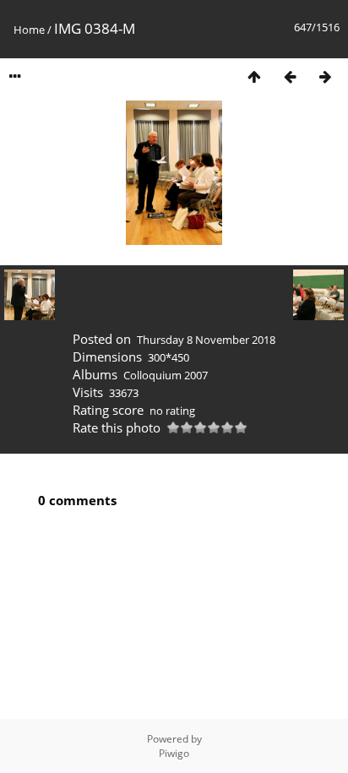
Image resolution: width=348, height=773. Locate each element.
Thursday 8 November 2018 (206, 339)
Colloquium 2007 (165, 375)
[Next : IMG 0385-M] (325, 76)
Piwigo (174, 753)
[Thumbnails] (254, 76)
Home (29, 29)
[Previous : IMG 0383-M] (289, 76)
